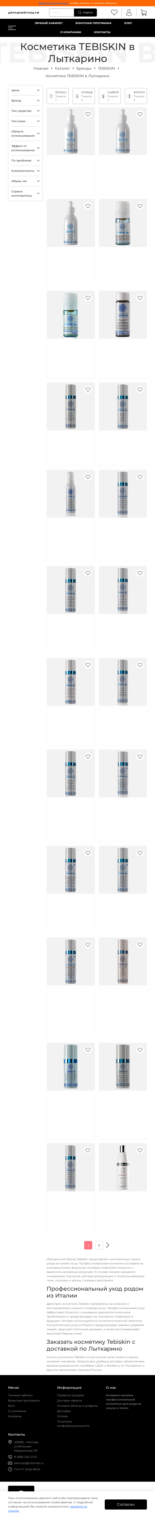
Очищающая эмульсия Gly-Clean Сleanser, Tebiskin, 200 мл (121, 168)
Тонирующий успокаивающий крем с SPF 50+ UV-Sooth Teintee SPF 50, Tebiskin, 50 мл (70, 1003)
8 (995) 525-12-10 (25, 1457)
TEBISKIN (106, 68)
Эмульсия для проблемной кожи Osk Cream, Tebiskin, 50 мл (69, 444)
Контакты (102, 32)
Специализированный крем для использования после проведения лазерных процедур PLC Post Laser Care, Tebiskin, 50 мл (121, 1008)
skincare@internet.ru (29, 1463)
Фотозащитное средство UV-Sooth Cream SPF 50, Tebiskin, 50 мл (122, 907)
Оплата (62, 1416)
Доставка (63, 1411)
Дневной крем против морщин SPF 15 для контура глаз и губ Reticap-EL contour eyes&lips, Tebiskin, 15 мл (70, 1108)
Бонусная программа (93, 23)
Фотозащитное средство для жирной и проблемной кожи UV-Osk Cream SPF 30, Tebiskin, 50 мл (122, 815)
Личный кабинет (49, 23)
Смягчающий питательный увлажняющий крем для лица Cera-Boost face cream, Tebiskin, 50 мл (122, 535)
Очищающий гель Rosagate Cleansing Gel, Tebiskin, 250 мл (121, 1204)
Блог (128, 23)
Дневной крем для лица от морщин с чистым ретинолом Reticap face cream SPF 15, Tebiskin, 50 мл (70, 1209)
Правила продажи (70, 1395)
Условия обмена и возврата (77, 1406)
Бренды (83, 68)
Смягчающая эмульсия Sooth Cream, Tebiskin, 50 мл (122, 444)
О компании (70, 32)
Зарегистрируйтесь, (54, 3)
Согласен (126, 1504)
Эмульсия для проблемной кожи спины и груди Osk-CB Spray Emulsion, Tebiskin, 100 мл (70, 535)
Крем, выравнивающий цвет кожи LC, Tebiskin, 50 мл (69, 811)
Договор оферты (69, 1400)
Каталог (62, 68)
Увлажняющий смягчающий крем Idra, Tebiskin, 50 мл (69, 627)
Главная (41, 68)
